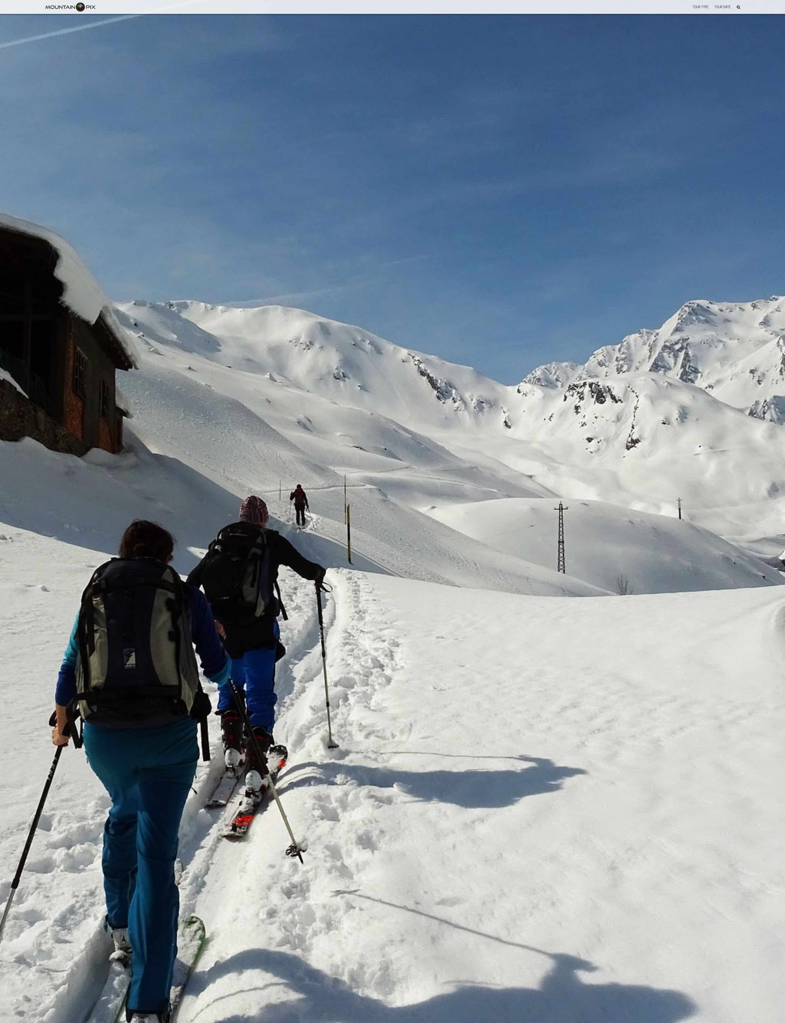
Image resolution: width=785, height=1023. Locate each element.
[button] (738, 7)
